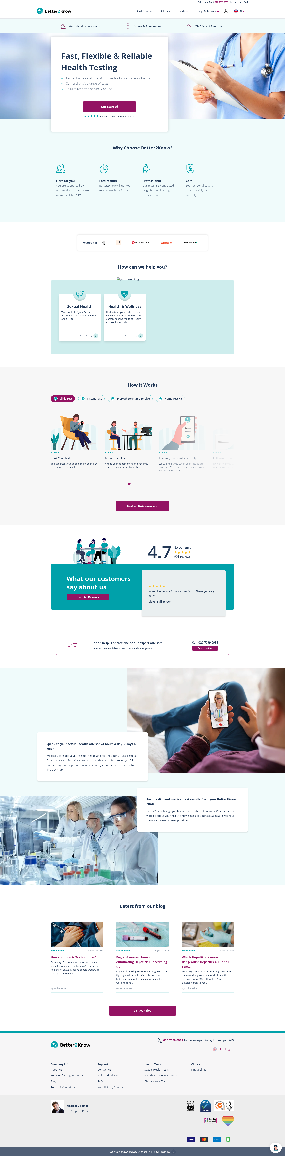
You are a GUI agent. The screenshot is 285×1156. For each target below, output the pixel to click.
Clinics (165, 11)
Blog (53, 1081)
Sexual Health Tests (156, 1069)
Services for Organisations (67, 1075)
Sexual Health (57, 950)
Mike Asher (60, 988)
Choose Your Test (155, 1081)
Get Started (145, 11)
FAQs (101, 1081)
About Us (56, 1069)
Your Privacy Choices (111, 1087)
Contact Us (104, 1069)
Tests (182, 11)
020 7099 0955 (221, 2)
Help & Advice (206, 11)
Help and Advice (108, 1075)
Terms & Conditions (63, 1087)
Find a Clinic (198, 1069)
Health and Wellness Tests (160, 1075)
